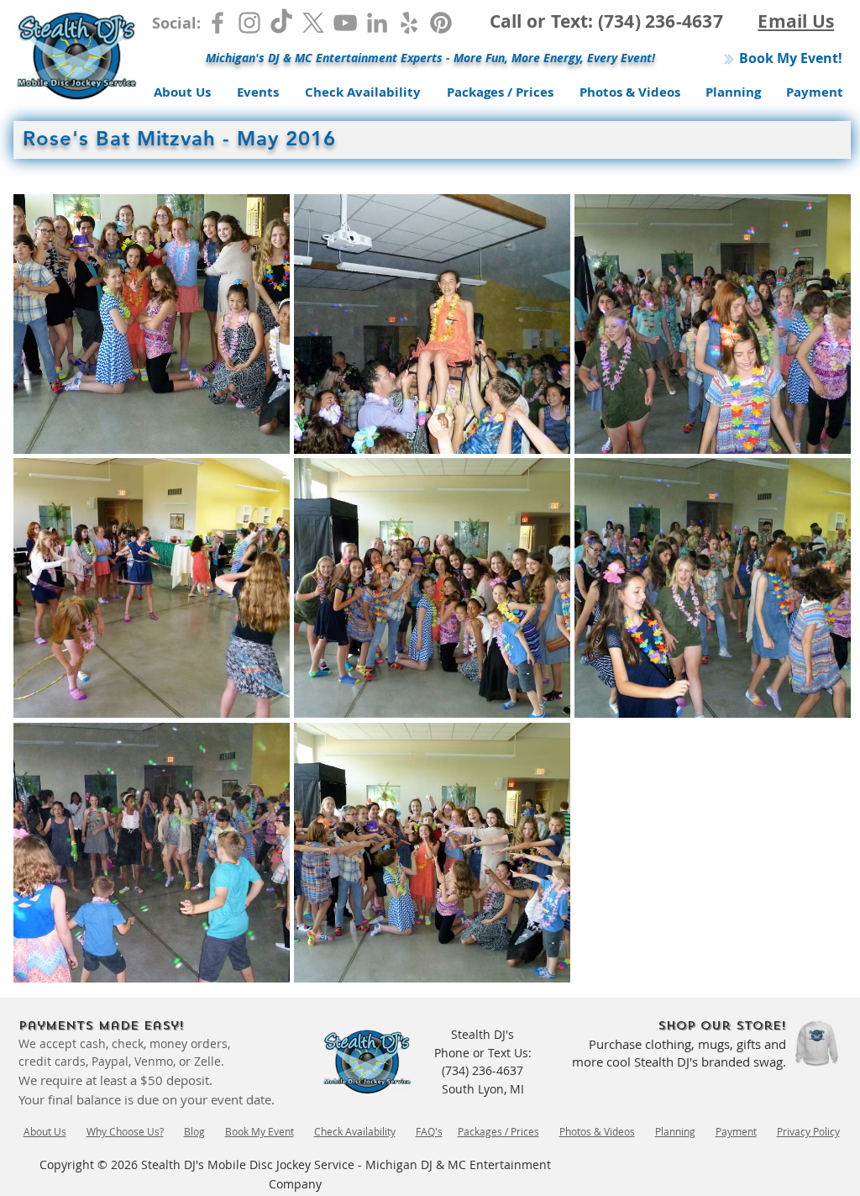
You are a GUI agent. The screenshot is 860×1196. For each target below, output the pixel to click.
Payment (736, 1131)
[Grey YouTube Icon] (345, 22)
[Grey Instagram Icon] (249, 22)
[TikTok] (281, 22)
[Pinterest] (441, 22)
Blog (194, 1131)
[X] (313, 22)
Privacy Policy (808, 1131)
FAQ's (429, 1131)
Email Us (796, 21)
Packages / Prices (498, 1131)
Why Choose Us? (125, 1131)
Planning (675, 1131)
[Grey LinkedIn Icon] (377, 22)
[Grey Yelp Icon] (409, 22)
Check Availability (355, 1131)
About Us (45, 1131)
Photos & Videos (597, 1131)
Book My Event (259, 1131)
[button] (151, 324)
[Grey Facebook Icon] (217, 22)
